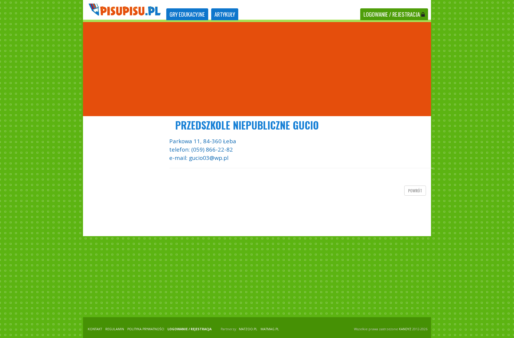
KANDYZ (405, 329)
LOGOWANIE (391, 14)
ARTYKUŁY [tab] (224, 14)
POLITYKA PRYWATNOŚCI (145, 329)
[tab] (187, 14)
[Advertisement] (257, 69)
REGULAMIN (114, 329)
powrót (415, 190)
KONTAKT (95, 329)
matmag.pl (270, 329)
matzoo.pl (248, 329)
